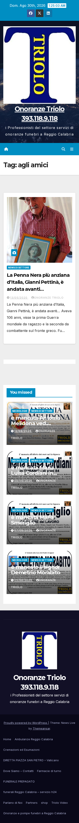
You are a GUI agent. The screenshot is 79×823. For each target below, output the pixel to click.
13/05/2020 (19, 297)
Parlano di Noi (12, 802)
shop (44, 802)
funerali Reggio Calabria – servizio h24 (30, 792)
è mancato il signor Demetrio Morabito (35, 570)
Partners (32, 802)
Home (7, 739)
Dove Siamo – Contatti (18, 771)
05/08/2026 (23, 580)
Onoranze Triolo (49, 297)
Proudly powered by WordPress (26, 722)
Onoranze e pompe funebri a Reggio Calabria (34, 813)
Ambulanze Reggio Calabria (34, 739)
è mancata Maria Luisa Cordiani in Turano (32, 473)
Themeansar (41, 728)
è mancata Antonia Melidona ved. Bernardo (35, 423)
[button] (63, 149)
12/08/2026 (23, 431)
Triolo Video (59, 802)
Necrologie (19, 411)
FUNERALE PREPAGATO (19, 781)
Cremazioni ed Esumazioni (21, 749)
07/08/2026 (23, 530)
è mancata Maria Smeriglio (32, 520)
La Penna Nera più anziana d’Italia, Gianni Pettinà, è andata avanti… (38, 282)
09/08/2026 (23, 480)
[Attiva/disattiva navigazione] (72, 149)
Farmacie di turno (49, 771)
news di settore (18, 267)
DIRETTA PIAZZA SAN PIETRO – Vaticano (31, 760)
